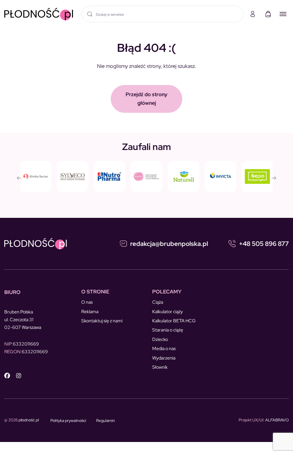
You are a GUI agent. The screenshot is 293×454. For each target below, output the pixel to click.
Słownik (160, 367)
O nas (87, 302)
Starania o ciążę (167, 330)
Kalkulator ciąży (167, 312)
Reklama (89, 312)
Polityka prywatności (68, 420)
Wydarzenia (163, 358)
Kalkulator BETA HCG (174, 321)
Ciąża (157, 302)
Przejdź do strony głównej (146, 98)
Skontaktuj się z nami (101, 321)
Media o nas (164, 349)
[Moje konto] (252, 14)
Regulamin (105, 420)
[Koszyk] (268, 14)
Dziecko (160, 339)
